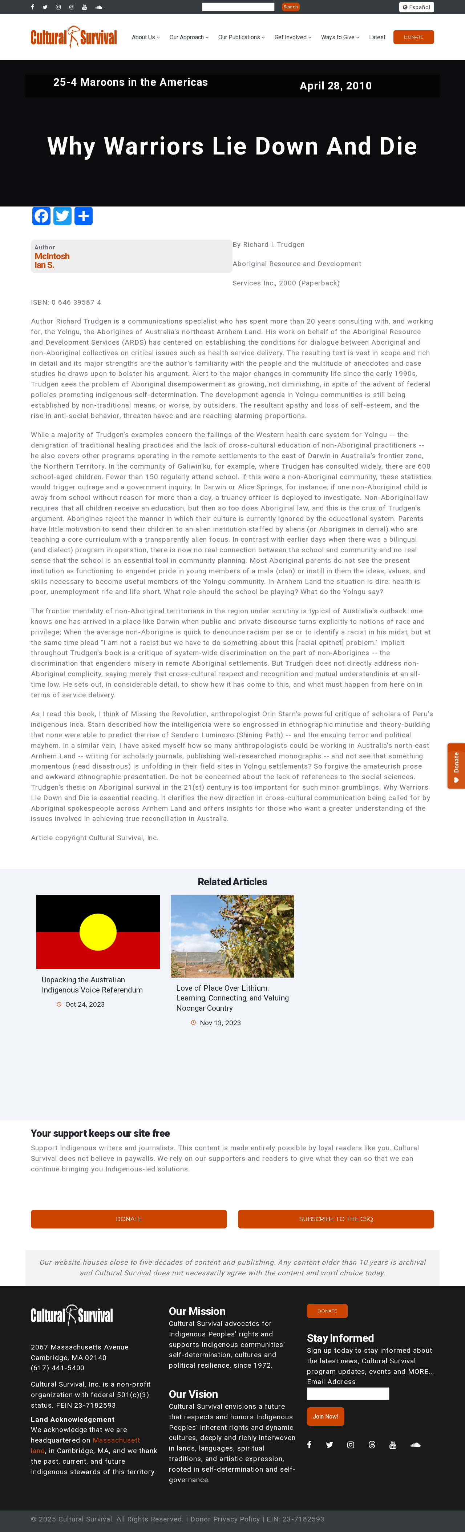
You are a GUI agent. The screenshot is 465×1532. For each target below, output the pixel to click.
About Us (143, 37)
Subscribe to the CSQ (336, 1219)
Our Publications (239, 37)
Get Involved (291, 37)
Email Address (331, 1381)
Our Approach (187, 37)
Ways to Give (338, 37)
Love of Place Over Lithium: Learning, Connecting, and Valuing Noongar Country (232, 997)
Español (419, 7)
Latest (377, 37)
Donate (414, 37)
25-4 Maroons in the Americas (131, 82)
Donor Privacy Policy (225, 1519)
